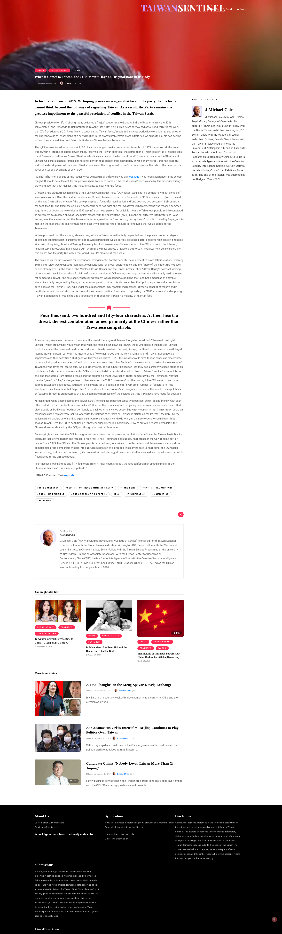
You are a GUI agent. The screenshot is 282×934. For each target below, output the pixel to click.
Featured (66, 627)
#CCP (69, 488)
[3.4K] (58, 750)
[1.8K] (160, 635)
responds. (69, 475)
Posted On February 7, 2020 (99, 738)
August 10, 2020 (94, 655)
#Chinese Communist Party (96, 488)
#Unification (160, 494)
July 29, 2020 (144, 661)
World (162, 648)
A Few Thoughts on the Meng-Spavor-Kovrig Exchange (129, 685)
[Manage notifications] (274, 919)
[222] (58, 715)
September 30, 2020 (44, 646)
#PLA (117, 494)
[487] (109, 629)
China (40, 70)
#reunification (136, 494)
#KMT (145, 488)
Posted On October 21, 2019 (99, 774)
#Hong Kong (128, 488)
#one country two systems (89, 494)
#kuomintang (164, 488)
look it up (134, 176)
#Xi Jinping (44, 500)
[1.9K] (58, 784)
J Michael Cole (70, 83)
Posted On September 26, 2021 (100, 691)
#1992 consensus (48, 488)
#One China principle (50, 494)
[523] (58, 621)
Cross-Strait (59, 70)
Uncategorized (46, 634)
